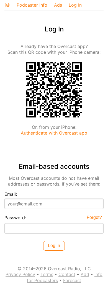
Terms (46, 274)
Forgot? (94, 217)
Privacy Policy (20, 274)
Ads (58, 5)
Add (85, 274)
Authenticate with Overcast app (54, 133)
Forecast (72, 280)
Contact (66, 274)
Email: (10, 194)
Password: (15, 217)
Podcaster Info (32, 5)
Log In (75, 5)
